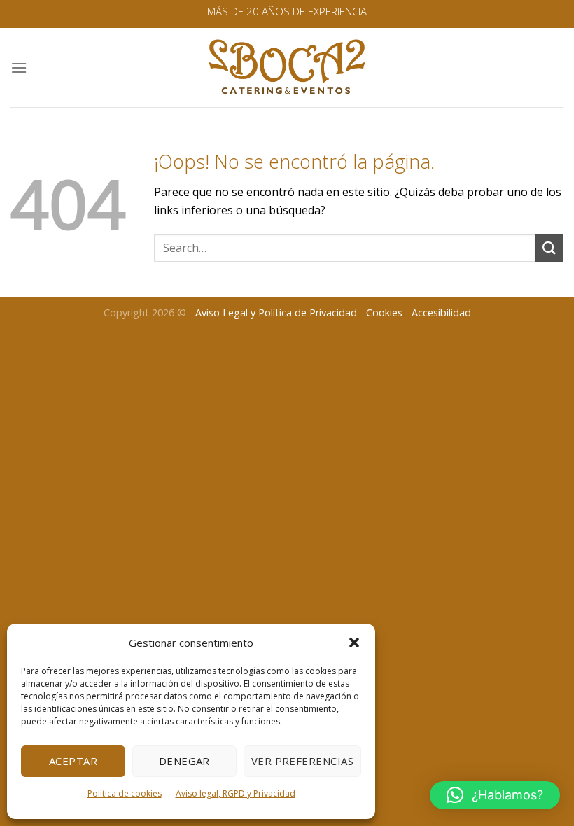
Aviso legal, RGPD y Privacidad (235, 793)
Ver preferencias (302, 761)
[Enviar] (550, 247)
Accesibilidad (441, 312)
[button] (354, 643)
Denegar (184, 761)
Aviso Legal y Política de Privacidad (276, 312)
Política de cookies (125, 793)
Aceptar (73, 761)
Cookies (384, 312)
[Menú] (18, 67)
